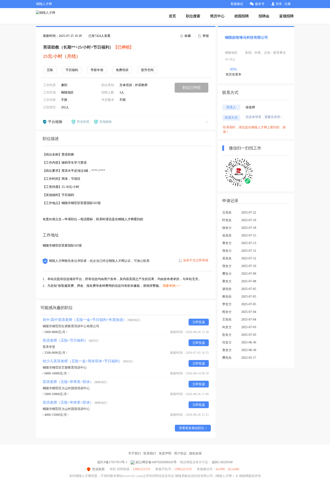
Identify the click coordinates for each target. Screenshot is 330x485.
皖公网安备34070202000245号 (156, 462)
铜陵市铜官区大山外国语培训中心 (66, 388)
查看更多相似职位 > (193, 428)
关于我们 (134, 453)
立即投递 (198, 322)
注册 (287, 4)
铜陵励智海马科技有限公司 (246, 37)
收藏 (187, 36)
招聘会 (264, 16)
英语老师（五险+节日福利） (71, 340)
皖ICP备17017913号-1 (112, 462)
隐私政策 (195, 453)
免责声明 (165, 453)
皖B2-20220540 (222, 462)
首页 (172, 16)
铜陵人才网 (44, 4)
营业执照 (98, 469)
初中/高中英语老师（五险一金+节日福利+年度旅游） (91, 320)
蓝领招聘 (286, 16)
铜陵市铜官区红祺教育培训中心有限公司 (71, 326)
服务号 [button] (259, 4)
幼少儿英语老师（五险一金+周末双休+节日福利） (88, 361)
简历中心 (217, 16)
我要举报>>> (172, 285)
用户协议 (180, 453)
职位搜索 (193, 16)
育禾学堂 (49, 347)
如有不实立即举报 (195, 260)
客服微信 (237, 4)
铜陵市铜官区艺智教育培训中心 (65, 367)
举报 (205, 36)
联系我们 (149, 453)
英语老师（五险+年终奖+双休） (75, 382)
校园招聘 (241, 16)
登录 (279, 4)
